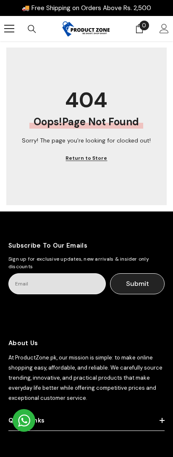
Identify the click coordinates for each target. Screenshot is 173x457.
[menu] (9, 29)
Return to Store (86, 158)
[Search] (32, 29)
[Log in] (164, 28)
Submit (137, 283)
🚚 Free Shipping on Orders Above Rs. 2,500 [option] (86, 8)
